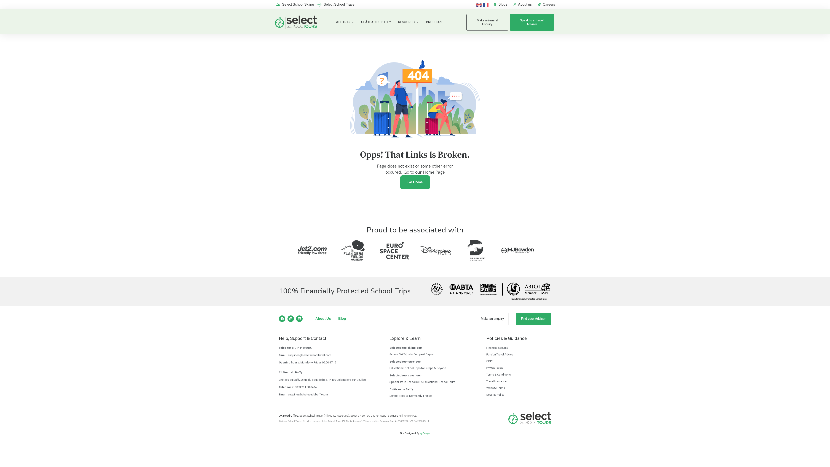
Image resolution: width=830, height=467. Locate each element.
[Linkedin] (299, 318)
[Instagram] (290, 318)
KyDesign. (425, 433)
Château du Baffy (376, 22)
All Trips (343, 22)
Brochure (434, 22)
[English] (479, 4)
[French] (486, 4)
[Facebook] (282, 318)
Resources (407, 22)
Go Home (415, 182)
